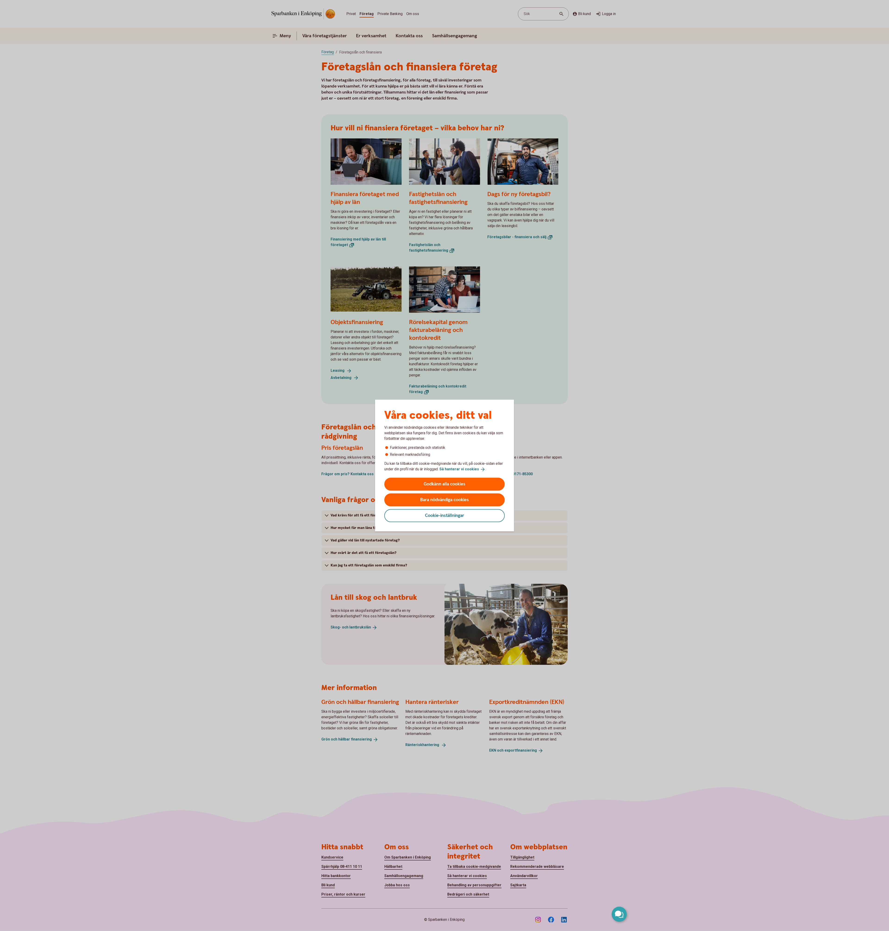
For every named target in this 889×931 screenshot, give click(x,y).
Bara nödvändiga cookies (444, 500)
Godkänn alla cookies (444, 484)
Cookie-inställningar (444, 515)
